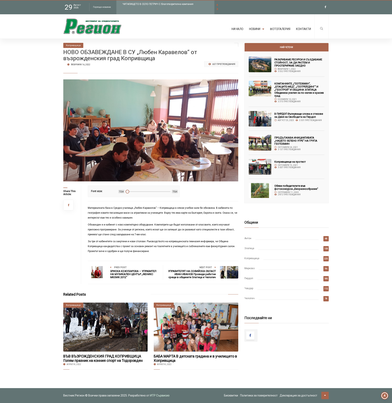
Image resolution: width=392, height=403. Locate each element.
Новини (254, 29)
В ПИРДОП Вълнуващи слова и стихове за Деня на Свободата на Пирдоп (298, 115)
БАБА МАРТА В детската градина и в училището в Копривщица (195, 358)
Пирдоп (248, 278)
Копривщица (251, 258)
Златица (249, 248)
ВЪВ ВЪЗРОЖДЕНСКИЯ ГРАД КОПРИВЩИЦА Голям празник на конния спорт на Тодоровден (103, 358)
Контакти (303, 29)
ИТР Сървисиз (159, 395)
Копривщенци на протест (290, 161)
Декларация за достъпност (298, 395)
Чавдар (248, 288)
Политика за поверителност (259, 395)
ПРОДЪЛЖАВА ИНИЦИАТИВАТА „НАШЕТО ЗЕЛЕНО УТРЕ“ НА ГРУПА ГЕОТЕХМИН (295, 140)
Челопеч (249, 298)
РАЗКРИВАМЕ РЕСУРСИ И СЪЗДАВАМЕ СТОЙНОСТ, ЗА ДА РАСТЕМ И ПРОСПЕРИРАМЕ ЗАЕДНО (298, 62)
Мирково (249, 268)
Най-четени (286, 47)
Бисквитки (231, 395)
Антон (247, 238)
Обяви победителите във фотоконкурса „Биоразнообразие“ (296, 187)
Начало (237, 29)
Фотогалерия (280, 29)
